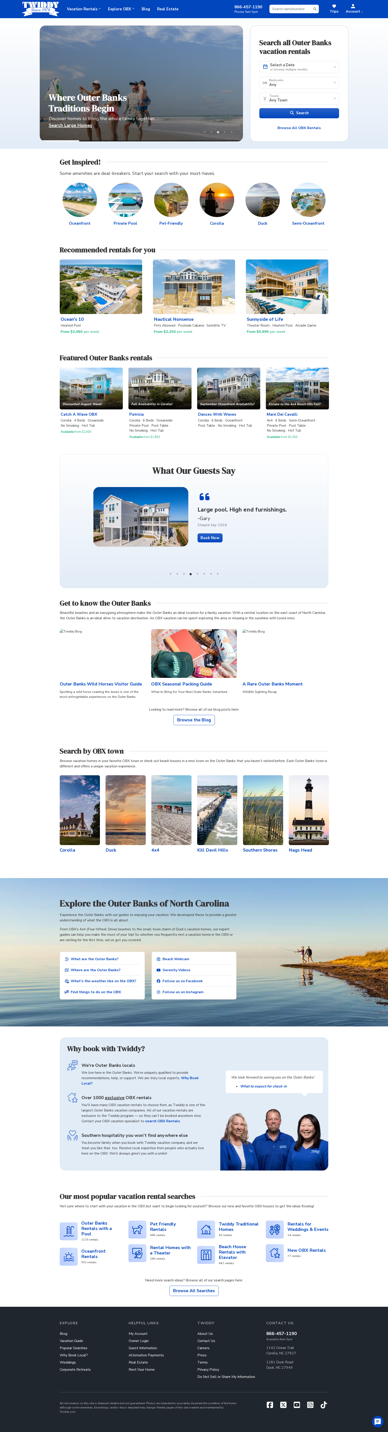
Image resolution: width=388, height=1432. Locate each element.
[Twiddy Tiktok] (323, 1406)
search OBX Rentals (162, 1121)
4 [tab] (190, 573)
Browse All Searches (194, 1291)
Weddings (68, 1362)
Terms (202, 1362)
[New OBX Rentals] (275, 1253)
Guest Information (143, 1348)
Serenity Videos (176, 970)
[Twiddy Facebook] (271, 1406)
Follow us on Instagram (183, 992)
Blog (146, 9)
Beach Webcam (176, 959)
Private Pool (125, 223)
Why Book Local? (74, 1355)
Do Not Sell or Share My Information (226, 1376)
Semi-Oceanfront (308, 223)
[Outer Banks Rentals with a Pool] (69, 1231)
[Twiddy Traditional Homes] (206, 1230)
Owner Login (139, 1340)
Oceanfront (79, 223)
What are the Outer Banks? (95, 959)
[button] (354, 9)
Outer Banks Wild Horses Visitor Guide (101, 684)
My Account (138, 1333)
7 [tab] (211, 573)
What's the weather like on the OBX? (103, 981)
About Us (205, 1333)
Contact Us (206, 1340)
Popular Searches (73, 1348)
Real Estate (168, 9)
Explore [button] (119, 9)
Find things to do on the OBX (96, 992)
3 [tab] (184, 573)
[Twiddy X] (285, 1406)
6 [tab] (204, 573)
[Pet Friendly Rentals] (137, 1230)
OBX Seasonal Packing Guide (181, 684)
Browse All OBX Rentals (299, 127)
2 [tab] (177, 573)
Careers (203, 1348)
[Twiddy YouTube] (298, 1406)
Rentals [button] (82, 9)
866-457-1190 (281, 1334)
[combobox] (294, 9)
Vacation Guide (71, 1340)
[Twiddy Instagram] (312, 1406)
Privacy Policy (208, 1369)
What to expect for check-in (263, 1086)
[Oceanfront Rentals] (69, 1257)
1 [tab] (170, 573)
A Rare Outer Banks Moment (272, 684)
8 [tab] (217, 573)
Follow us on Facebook (183, 981)
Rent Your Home (142, 1369)
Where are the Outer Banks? (96, 970)
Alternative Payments (146, 1355)
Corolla (217, 223)
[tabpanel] (222, 519)
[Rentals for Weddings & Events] (275, 1230)
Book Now (238, 547)
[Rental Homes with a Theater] (137, 1253)
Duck (262, 223)
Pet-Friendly (171, 223)
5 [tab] (197, 573)
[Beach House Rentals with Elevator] (206, 1255)
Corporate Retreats (75, 1369)
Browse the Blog (194, 720)
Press (202, 1355)
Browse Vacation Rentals (75, 125)
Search (302, 113)
